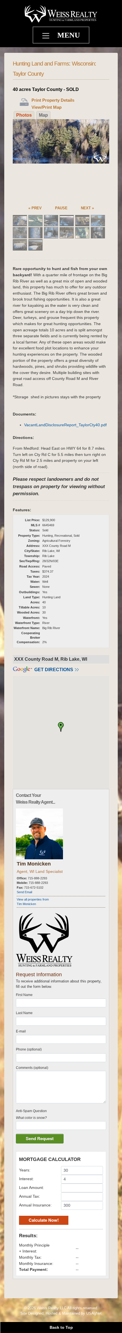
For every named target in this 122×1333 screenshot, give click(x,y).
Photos (24, 115)
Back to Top (61, 1327)
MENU (68, 35)
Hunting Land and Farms (41, 63)
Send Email (24, 892)
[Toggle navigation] (46, 36)
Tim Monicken (34, 864)
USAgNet (94, 1313)
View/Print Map (46, 107)
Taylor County (28, 74)
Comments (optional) (32, 1068)
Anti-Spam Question (31, 1111)
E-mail (21, 1031)
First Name (24, 995)
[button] (61, 727)
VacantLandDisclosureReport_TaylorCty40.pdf (65, 425)
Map (43, 115)
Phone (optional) (29, 1049)
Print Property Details (52, 100)
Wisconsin (83, 63)
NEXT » (87, 208)
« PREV (35, 208)
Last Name (24, 1013)
